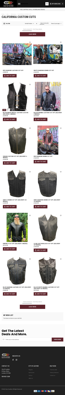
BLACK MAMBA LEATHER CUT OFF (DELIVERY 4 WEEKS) (48, 96)
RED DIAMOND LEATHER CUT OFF (17, 54)
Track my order (53, 369)
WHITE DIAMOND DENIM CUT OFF (48, 54)
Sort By (26, 23)
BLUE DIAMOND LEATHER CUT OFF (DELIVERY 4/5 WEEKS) (17, 271)
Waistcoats (13, 14)
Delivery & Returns (54, 372)
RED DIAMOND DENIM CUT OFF (48, 140)
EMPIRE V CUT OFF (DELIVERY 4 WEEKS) (17, 227)
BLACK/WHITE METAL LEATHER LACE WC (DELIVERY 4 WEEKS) (17, 96)
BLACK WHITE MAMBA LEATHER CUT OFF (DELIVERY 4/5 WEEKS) (48, 271)
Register (31, 369)
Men (8, 14)
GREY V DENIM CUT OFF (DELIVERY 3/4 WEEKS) (17, 183)
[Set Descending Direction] (36, 23)
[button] (30, 42)
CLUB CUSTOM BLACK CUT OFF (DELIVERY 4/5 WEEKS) (48, 227)
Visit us (30, 375)
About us (31, 378)
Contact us (52, 375)
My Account (31, 372)
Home (3, 14)
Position (30, 23)
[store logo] (8, 4)
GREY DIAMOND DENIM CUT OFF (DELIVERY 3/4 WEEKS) (48, 183)
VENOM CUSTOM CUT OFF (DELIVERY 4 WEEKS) (17, 140)
